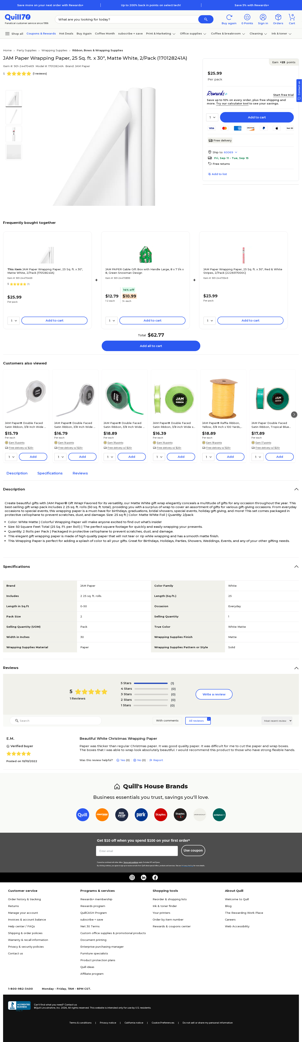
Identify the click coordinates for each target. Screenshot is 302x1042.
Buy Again (84, 33)
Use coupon (193, 850)
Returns (13, 906)
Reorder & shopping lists (170, 899)
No (139, 760)
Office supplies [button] (191, 33)
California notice (133, 1022)
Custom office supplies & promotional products (113, 933)
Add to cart (257, 117)
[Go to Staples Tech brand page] (180, 815)
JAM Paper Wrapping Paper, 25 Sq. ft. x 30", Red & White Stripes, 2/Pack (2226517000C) (242, 271)
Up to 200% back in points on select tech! (151, 5)
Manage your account (23, 912)
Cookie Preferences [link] (163, 1022)
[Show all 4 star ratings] (151, 689)
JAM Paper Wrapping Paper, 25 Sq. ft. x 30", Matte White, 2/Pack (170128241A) (45, 271)
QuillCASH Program (93, 912)
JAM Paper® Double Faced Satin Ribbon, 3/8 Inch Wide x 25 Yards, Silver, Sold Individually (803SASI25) (74, 424)
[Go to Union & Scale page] (200, 815)
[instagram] (132, 877)
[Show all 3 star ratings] (151, 694)
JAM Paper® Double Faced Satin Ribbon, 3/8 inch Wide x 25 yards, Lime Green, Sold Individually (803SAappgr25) (173, 424)
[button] (205, 19)
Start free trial (283, 94)
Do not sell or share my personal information (208, 1022)
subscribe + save (130, 33)
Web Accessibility (237, 926)
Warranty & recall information (28, 939)
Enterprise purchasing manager (102, 946)
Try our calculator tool (232, 103)
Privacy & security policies (26, 946)
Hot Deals (66, 33)
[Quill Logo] (18, 17)
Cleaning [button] (256, 33)
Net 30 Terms (90, 926)
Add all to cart (151, 346)
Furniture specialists (94, 953)
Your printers (161, 912)
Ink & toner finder (165, 906)
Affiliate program (92, 973)
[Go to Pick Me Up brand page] (121, 815)
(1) (172, 683)
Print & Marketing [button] (158, 33)
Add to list (219, 174)
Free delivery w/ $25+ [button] (21, 447)
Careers (230, 919)
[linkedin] (143, 877)
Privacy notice (108, 1022)
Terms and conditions (130, 862)
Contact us (15, 953)
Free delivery (222, 140)
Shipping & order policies (25, 933)
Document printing (93, 939)
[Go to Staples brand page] (161, 815)
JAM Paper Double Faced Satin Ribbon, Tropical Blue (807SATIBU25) (270, 424)
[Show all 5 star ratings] (151, 683)
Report (158, 760)
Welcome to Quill (237, 899)
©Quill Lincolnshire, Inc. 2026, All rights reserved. (61, 1007)
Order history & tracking (24, 899)
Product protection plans (97, 960)
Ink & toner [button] (279, 33)
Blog (228, 906)
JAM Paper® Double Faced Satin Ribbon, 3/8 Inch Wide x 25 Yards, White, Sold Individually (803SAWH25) (25, 424)
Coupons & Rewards (41, 33)
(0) (173, 689)
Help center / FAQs (21, 926)
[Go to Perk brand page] (141, 815)
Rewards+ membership (96, 899)
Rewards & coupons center (172, 926)
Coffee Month (105, 33)
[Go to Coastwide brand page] (102, 815)
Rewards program (92, 906)
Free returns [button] (221, 163)
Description (17, 473)
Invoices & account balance (27, 919)
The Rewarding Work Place (244, 912)
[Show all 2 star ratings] (151, 700)
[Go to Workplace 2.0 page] (219, 815)
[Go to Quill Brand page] (82, 815)
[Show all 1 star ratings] (150, 705)
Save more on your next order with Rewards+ (50, 5)
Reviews (80, 473)
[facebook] (155, 877)
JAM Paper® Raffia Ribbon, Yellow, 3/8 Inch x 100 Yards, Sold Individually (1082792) (221, 424)
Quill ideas (87, 967)
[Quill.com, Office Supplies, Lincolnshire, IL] (19, 1006)
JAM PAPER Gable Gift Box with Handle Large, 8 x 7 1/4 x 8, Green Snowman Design (144, 271)
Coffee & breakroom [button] (226, 33)
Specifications (50, 473)
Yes (122, 760)
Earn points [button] (283, 62)
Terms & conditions (80, 1022)
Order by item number (168, 919)
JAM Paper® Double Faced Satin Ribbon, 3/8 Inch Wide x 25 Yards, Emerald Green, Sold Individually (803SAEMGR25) (124, 424)
